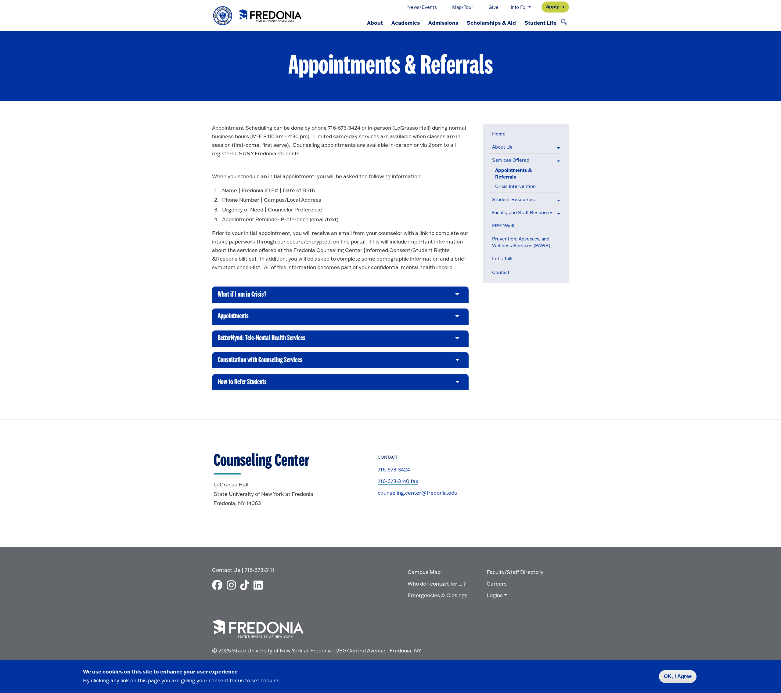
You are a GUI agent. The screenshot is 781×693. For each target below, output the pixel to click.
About (375, 22)
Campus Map (424, 572)
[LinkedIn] (260, 585)
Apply (552, 6)
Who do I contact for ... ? (437, 583)
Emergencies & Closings (437, 595)
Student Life (540, 22)
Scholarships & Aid (491, 22)
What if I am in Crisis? (242, 297)
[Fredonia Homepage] (258, 15)
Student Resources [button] (513, 199)
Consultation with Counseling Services (260, 362)
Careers (497, 583)
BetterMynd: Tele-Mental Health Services (261, 340)
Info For (519, 7)
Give (493, 7)
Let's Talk (502, 259)
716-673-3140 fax (398, 481)
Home (499, 134)
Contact (500, 272)
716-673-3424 (394, 469)
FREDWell (503, 226)
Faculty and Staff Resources (522, 212)
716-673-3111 (259, 570)
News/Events (422, 7)
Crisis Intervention (515, 186)
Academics (405, 22)
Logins (495, 595)
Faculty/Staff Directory (515, 572)
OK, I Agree (678, 676)
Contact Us (226, 570)
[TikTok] (246, 585)
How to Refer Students (242, 384)
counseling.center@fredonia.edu (417, 492)
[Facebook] (218, 585)
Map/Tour (462, 7)
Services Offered (510, 160)
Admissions (443, 22)
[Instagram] (233, 585)
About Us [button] (502, 147)
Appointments (233, 318)
